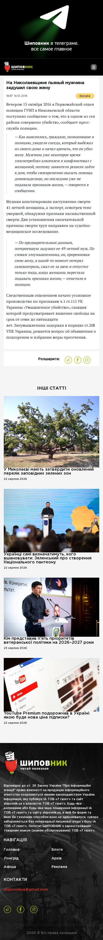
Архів (57, 858)
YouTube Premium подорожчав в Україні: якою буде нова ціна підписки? (47, 715)
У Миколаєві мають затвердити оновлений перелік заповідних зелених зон (49, 471)
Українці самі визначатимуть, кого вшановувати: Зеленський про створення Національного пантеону (48, 558)
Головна (12, 849)
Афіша (10, 866)
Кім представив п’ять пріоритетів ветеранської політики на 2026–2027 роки (49, 640)
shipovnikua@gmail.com (26, 889)
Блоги (57, 849)
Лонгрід (11, 858)
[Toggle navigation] (93, 69)
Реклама (59, 866)
